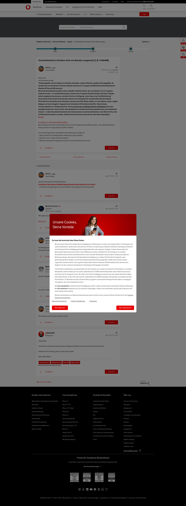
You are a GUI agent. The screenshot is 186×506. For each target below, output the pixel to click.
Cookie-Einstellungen (78, 301)
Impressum (93, 301)
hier (85, 249)
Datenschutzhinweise (59, 301)
